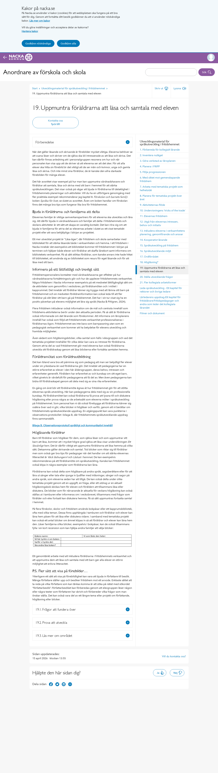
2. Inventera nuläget (151, 155)
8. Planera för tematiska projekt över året (161, 197)
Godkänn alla (68, 43)
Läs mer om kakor (39, 20)
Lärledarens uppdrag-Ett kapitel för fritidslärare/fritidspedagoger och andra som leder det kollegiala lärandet (160, 302)
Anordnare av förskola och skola (44, 72)
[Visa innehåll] (128, 142)
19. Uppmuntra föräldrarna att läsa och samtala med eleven (162, 269)
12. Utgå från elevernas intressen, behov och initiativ (159, 223)
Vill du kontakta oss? (174, 656)
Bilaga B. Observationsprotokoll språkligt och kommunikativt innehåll (72, 425)
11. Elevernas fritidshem (153, 216)
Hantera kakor (30, 31)
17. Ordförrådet (149, 256)
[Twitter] (57, 684)
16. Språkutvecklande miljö (155, 251)
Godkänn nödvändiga (38, 43)
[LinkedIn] (64, 684)
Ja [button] (158, 672)
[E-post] (70, 684)
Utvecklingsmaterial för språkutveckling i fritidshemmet (159, 143)
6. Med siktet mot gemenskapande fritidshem (160, 179)
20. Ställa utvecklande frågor (156, 276)
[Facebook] (51, 684)
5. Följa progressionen (153, 172)
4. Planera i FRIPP (150, 166)
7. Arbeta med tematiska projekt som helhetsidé (161, 188)
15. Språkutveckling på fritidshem (159, 245)
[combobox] (171, 72)
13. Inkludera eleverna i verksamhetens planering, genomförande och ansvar (162, 232)
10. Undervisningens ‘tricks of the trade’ (162, 210)
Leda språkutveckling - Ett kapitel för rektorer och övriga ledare (161, 290)
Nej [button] (175, 672)
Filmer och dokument (152, 313)
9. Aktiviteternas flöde (152, 204)
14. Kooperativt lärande (153, 239)
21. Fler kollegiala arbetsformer (158, 282)
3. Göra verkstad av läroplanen (158, 160)
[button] (211, 57)
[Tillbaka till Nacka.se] (17, 57)
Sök (204, 72)
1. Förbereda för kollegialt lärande (160, 149)
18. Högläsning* (149, 262)
